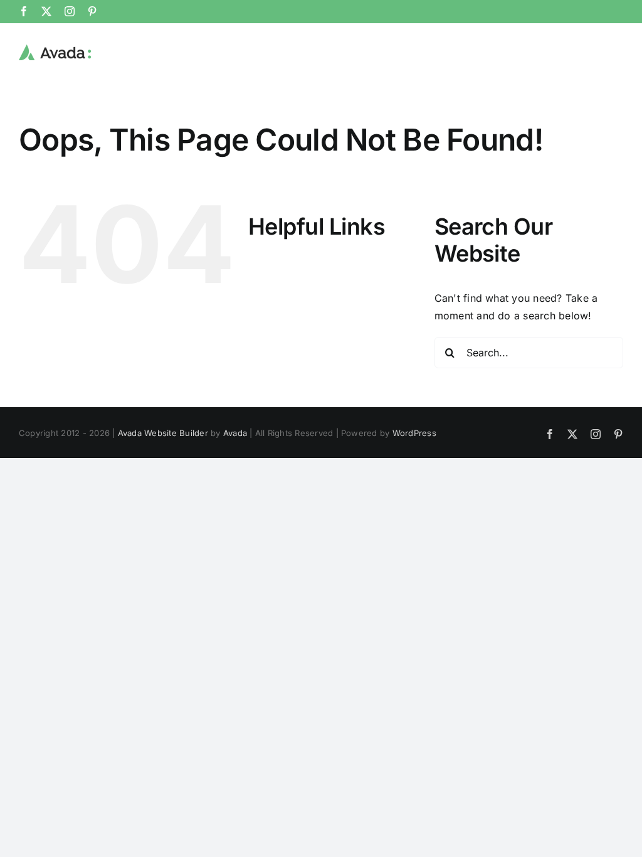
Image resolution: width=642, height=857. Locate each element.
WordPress (414, 433)
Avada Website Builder (163, 433)
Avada (235, 433)
